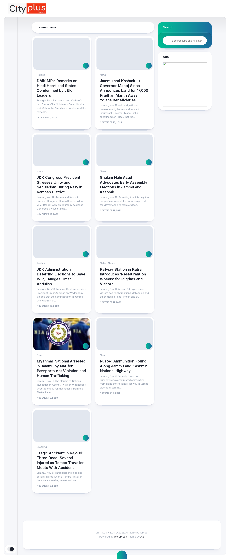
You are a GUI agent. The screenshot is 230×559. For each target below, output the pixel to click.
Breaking (42, 446)
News (103, 74)
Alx (142, 536)
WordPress (120, 536)
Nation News (107, 263)
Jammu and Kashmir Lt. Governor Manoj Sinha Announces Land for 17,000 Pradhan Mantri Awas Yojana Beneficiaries (124, 90)
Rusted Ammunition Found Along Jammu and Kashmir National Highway (123, 366)
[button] (185, 84)
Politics (41, 74)
